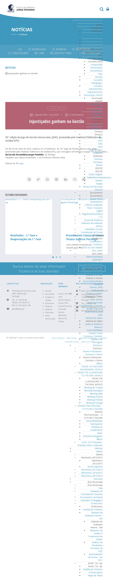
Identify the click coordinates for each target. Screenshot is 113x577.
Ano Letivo (97, 250)
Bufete (99, 165)
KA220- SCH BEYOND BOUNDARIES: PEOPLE (91, 368)
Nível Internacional (94, 311)
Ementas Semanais (98, 160)
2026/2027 (97, 272)
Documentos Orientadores (96, 200)
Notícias (99, 448)
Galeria (99, 451)
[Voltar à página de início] (21, 6)
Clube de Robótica (94, 324)
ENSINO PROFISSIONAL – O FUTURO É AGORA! (90, 407)
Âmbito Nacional (95, 308)
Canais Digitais (96, 174)
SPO (100, 140)
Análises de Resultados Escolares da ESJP (96, 547)
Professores (97, 503)
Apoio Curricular (95, 302)
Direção (99, 76)
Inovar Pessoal (65, 306)
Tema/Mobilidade (94, 420)
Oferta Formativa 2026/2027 (94, 258)
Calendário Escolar (94, 229)
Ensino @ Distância (93, 220)
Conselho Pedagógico (97, 81)
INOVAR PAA (61, 49)
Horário (99, 180)
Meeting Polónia (95, 399)
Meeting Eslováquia (93, 390)
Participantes (96, 424)
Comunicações (95, 572)
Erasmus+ (98, 345)
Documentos (96, 70)
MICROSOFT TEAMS (63, 53)
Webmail (62, 315)
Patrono (99, 43)
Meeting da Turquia (93, 387)
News (100, 433)
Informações (96, 67)
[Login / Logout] (107, 9)
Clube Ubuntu (96, 299)
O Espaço (98, 46)
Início (100, 18)
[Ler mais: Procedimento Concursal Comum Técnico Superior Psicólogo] (28, 214)
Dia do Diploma (95, 466)
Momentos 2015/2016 (92, 475)
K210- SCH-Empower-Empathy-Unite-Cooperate (90, 444)
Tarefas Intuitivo (95, 262)
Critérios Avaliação (94, 204)
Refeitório (98, 153)
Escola (99, 21)
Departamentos (95, 92)
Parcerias (98, 478)
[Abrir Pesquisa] (102, 9)
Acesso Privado (65, 293)
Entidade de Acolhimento (96, 428)
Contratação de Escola (92, 232)
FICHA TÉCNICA (58, 338)
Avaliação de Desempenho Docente (92, 493)
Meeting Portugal (94, 402)
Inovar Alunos (64, 300)
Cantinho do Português (97, 341)
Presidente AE (96, 125)
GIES (100, 143)
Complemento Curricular (91, 305)
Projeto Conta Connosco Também (93, 335)
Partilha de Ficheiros (93, 509)
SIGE (20, 49)
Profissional (97, 290)
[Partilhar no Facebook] (29, 179)
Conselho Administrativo (96, 87)
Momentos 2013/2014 (92, 469)
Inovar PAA (63, 303)
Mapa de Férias (95, 575)
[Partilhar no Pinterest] (56, 179)
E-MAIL (41, 53)
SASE (100, 146)
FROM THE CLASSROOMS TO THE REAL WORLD (90, 374)
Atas (100, 73)
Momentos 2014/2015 (92, 472)
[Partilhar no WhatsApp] (47, 179)
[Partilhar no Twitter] (38, 179)
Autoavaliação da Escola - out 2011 (95, 557)
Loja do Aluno (96, 149)
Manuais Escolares (94, 265)
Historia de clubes (94, 318)
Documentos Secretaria (91, 497)
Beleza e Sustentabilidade (95, 329)
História (99, 40)
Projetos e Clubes (94, 293)
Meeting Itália (96, 393)
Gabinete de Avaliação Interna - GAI (94, 515)
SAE (101, 137)
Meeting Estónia (95, 396)
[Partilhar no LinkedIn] (66, 179)
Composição (96, 64)
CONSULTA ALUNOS (20, 53)
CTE (101, 217)
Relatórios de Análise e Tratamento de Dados (95, 535)
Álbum (100, 363)
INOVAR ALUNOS (39, 49)
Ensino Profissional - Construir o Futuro (93, 353)
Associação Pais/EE (93, 95)
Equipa (99, 183)
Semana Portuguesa (93, 436)
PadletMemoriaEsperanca (99, 177)
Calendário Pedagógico (91, 500)
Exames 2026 (96, 287)
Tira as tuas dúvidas (93, 247)
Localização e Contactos (96, 243)
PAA (101, 488)
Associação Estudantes (97, 115)
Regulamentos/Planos (92, 214)
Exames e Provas (94, 275)
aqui (21, 163)
